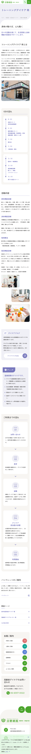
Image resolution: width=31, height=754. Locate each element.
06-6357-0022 (17, 693)
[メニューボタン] (29, 2)
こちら (6, 751)
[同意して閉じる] (28, 737)
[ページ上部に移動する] (21, 709)
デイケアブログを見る (13, 356)
